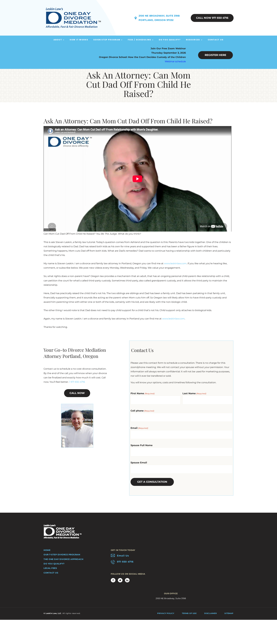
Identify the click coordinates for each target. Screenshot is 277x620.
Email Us (123, 555)
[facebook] (113, 580)
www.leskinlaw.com (175, 263)
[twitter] (120, 580)
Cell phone (142, 410)
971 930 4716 (125, 561)
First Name (142, 393)
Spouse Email (139, 462)
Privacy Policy (165, 613)
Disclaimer (210, 613)
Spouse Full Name (141, 445)
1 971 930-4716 (77, 382)
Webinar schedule (175, 61)
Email (139, 428)
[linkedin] (127, 580)
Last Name (194, 393)
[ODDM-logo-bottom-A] (63, 525)
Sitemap (228, 613)
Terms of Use (189, 613)
